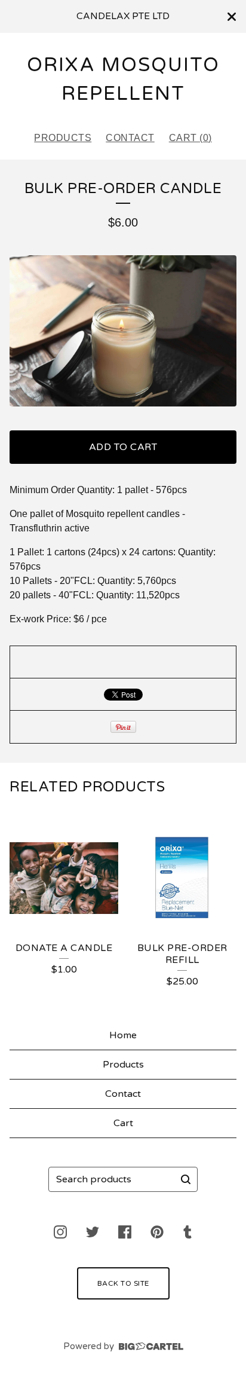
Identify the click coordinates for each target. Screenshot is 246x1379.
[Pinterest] (157, 1232)
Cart (123, 1123)
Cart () (190, 138)
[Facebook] (125, 1232)
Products (62, 138)
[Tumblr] (187, 1232)
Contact (130, 138)
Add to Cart (123, 447)
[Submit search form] (186, 1179)
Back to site (123, 1283)
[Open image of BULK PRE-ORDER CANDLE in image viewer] (123, 330)
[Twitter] (92, 1232)
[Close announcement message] (231, 16)
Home (123, 1035)
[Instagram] (60, 1232)
